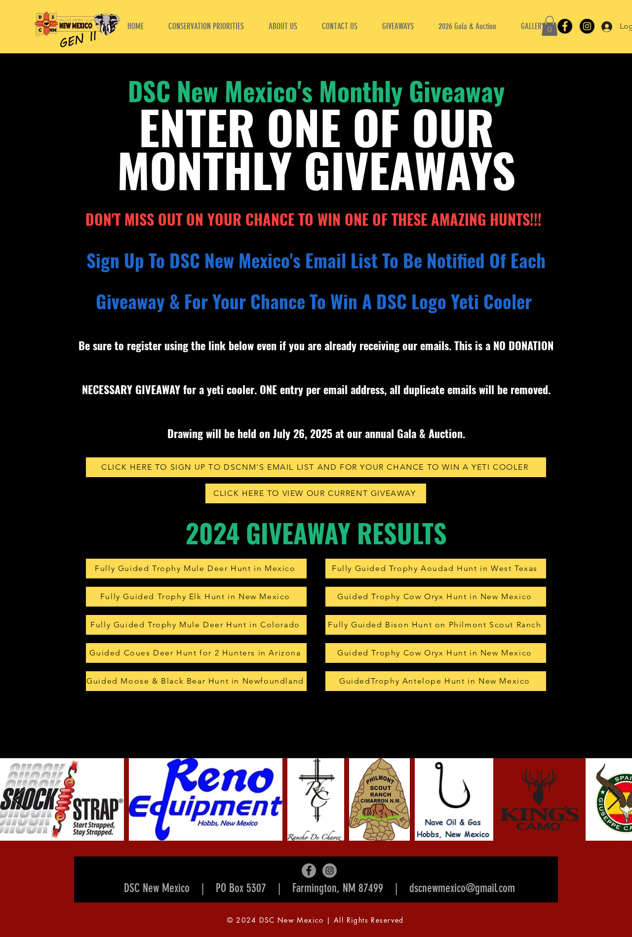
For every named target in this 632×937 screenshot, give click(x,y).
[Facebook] (564, 26)
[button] (283, 26)
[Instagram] (587, 26)
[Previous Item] (18, 799)
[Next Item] (613, 799)
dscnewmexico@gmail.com (462, 888)
